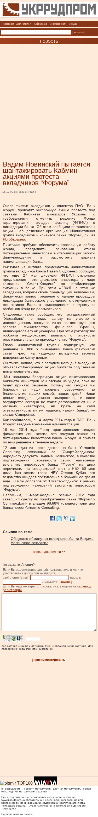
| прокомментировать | (49, 660)
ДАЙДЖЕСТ (40, 24)
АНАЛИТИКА (23, 24)
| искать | (78, 32)
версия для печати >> (49, 552)
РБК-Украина (14, 239)
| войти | (66, 582)
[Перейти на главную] (49, 19)
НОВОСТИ (8, 24)
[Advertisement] (49, 94)
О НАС (73, 24)
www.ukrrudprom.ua (13, 799)
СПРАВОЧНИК (58, 24)
